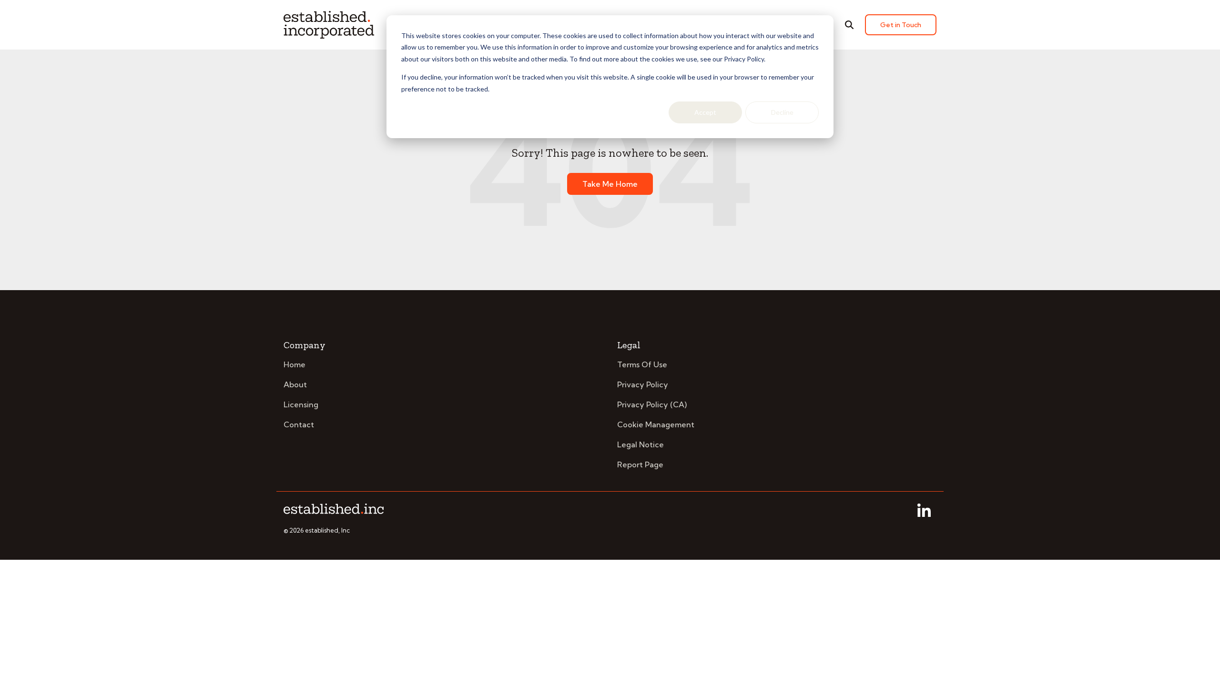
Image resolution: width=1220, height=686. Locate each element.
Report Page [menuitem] (640, 464)
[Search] (849, 24)
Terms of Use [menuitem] (642, 364)
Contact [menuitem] (299, 424)
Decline (782, 112)
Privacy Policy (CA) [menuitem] (652, 404)
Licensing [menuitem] (301, 404)
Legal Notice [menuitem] (640, 444)
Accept (705, 112)
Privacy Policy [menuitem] (642, 384)
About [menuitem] (295, 384)
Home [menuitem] (294, 364)
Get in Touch (900, 24)
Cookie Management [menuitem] (655, 424)
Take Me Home (610, 184)
